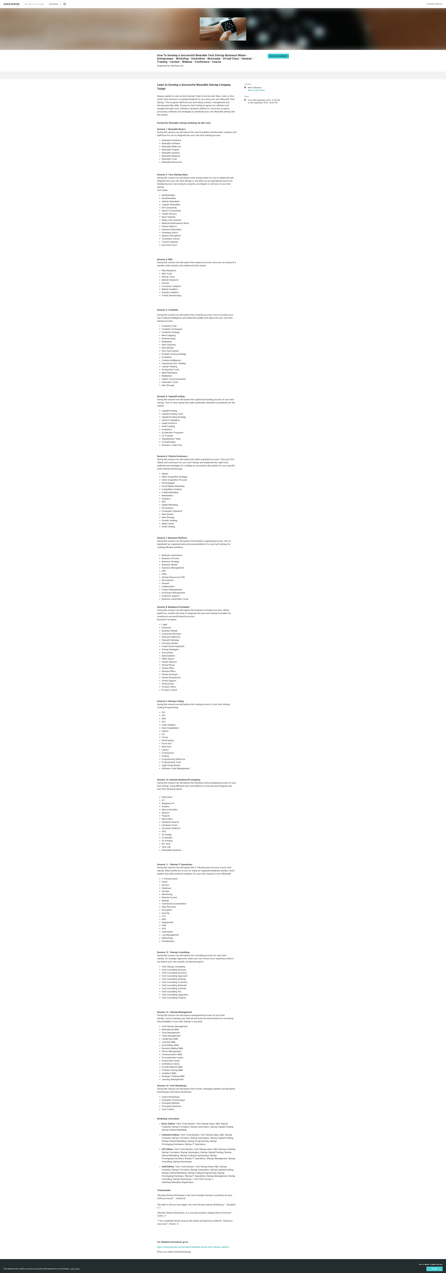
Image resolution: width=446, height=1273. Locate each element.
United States (259, 90)
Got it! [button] (434, 1269)
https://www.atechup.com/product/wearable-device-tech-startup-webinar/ (193, 1247)
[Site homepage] (11, 4)
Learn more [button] (75, 1269)
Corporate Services (434, 4)
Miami (250, 90)
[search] (64, 4)
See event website (278, 56)
